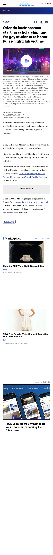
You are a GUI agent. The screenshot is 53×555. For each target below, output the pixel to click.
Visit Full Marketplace (42, 238)
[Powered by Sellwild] (46, 382)
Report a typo (9, 222)
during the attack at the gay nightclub (31, 202)
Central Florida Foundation (36, 176)
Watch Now (46, 4)
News (6, 22)
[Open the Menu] (4, 4)
